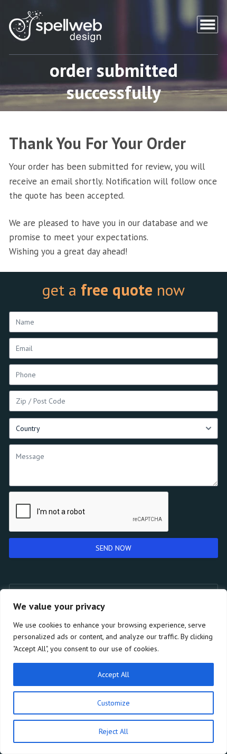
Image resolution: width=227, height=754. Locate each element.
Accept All (113, 674)
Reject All (113, 731)
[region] (113, 671)
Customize (113, 703)
